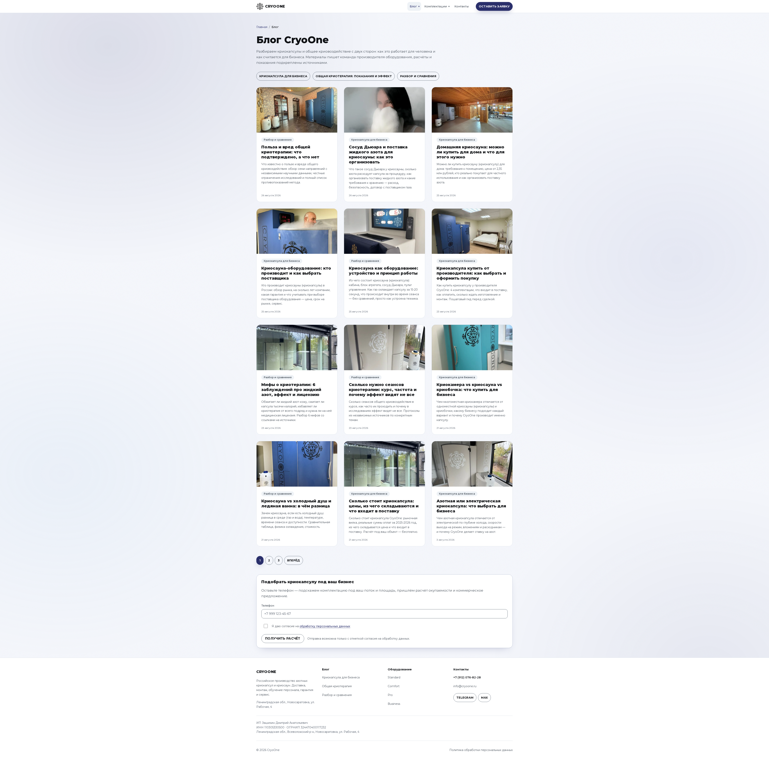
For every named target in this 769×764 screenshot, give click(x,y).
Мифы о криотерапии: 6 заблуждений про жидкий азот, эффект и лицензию (291, 389)
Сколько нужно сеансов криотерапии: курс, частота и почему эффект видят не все (383, 389)
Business (394, 704)
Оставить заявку (494, 6)
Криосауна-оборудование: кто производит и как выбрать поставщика (296, 273)
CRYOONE (266, 672)
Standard (394, 677)
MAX (484, 697)
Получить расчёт (282, 638)
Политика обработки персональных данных (481, 750)
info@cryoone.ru (464, 686)
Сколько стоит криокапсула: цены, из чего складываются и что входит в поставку (384, 506)
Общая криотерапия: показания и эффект (354, 76)
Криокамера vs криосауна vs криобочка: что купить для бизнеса (469, 389)
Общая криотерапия (337, 686)
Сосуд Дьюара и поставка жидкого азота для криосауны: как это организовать (378, 154)
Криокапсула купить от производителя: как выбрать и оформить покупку (471, 273)
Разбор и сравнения (418, 76)
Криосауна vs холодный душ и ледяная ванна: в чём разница (296, 503)
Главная (261, 27)
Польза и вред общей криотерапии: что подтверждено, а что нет (290, 152)
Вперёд (293, 560)
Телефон (267, 605)
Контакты (461, 6)
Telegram (464, 697)
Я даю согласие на (311, 626)
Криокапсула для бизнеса (283, 76)
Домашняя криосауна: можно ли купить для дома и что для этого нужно (470, 152)
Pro (390, 695)
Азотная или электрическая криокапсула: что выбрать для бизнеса (471, 506)
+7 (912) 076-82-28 (467, 677)
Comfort (394, 686)
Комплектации (435, 6)
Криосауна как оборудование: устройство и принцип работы (383, 271)
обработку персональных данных (325, 626)
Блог (413, 6)
